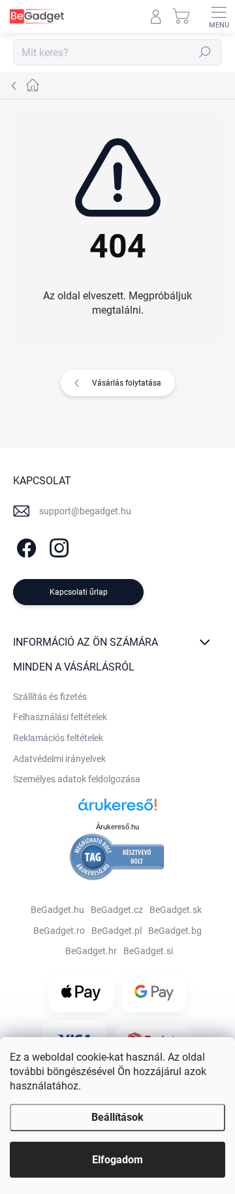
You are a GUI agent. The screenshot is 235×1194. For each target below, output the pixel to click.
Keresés (205, 52)
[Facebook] (24, 545)
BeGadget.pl (116, 930)
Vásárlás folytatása (126, 383)
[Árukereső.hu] (117, 809)
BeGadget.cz (117, 909)
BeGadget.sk (175, 909)
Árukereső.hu (117, 827)
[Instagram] (57, 545)
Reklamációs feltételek (58, 738)
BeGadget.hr (91, 951)
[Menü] (218, 16)
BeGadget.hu (57, 909)
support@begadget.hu (85, 511)
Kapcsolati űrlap (79, 592)
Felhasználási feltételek (60, 717)
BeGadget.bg (175, 930)
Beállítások (117, 1117)
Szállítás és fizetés (50, 696)
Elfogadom (117, 1159)
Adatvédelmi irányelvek (59, 759)
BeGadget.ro (59, 930)
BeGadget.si (148, 951)
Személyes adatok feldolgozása (76, 779)
